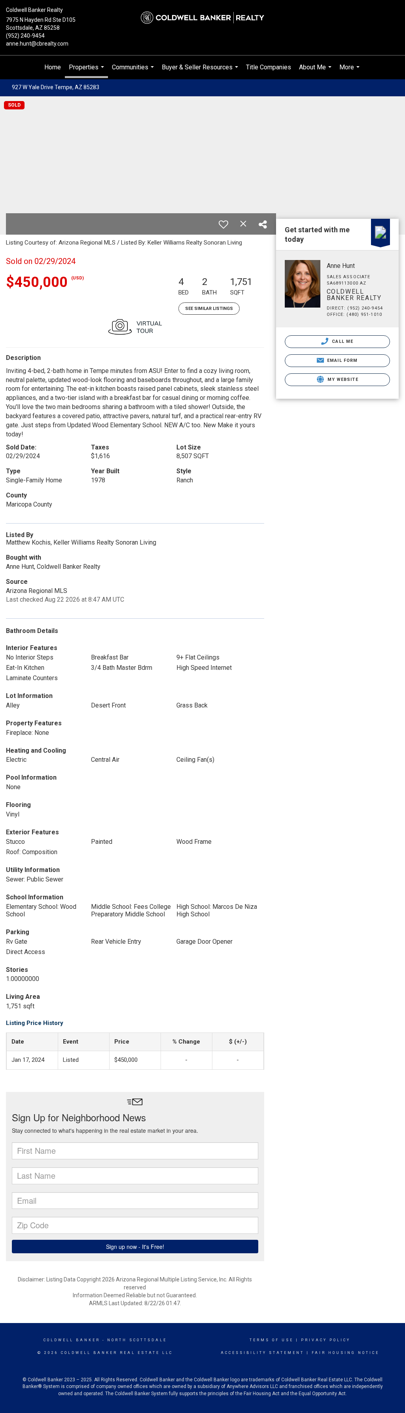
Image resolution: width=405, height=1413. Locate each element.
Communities (134, 71)
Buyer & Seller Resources (201, 71)
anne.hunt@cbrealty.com (37, 43)
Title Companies (268, 67)
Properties (87, 70)
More (350, 71)
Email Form (342, 360)
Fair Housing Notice (345, 1353)
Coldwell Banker (72, 1340)
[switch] (223, 224)
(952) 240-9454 (25, 36)
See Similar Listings (209, 308)
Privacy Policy (325, 1340)
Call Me (341, 341)
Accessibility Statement (262, 1353)
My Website (342, 379)
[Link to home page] (202, 18)
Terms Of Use (271, 1340)
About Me (316, 71)
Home (52, 67)
